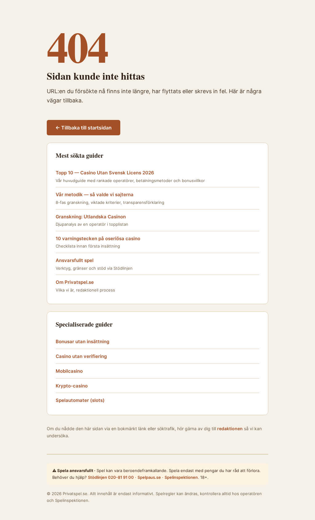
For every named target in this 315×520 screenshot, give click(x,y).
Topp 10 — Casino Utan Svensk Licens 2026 (105, 173)
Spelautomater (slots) (80, 400)
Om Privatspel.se (75, 282)
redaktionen (230, 428)
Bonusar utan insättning (82, 341)
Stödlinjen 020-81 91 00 (111, 477)
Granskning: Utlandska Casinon (91, 217)
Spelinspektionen (181, 477)
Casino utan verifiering (81, 356)
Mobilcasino (69, 371)
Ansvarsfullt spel (75, 260)
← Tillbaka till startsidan (83, 128)
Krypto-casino (72, 386)
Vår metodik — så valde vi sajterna (95, 194)
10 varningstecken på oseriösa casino (98, 238)
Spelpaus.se (149, 477)
